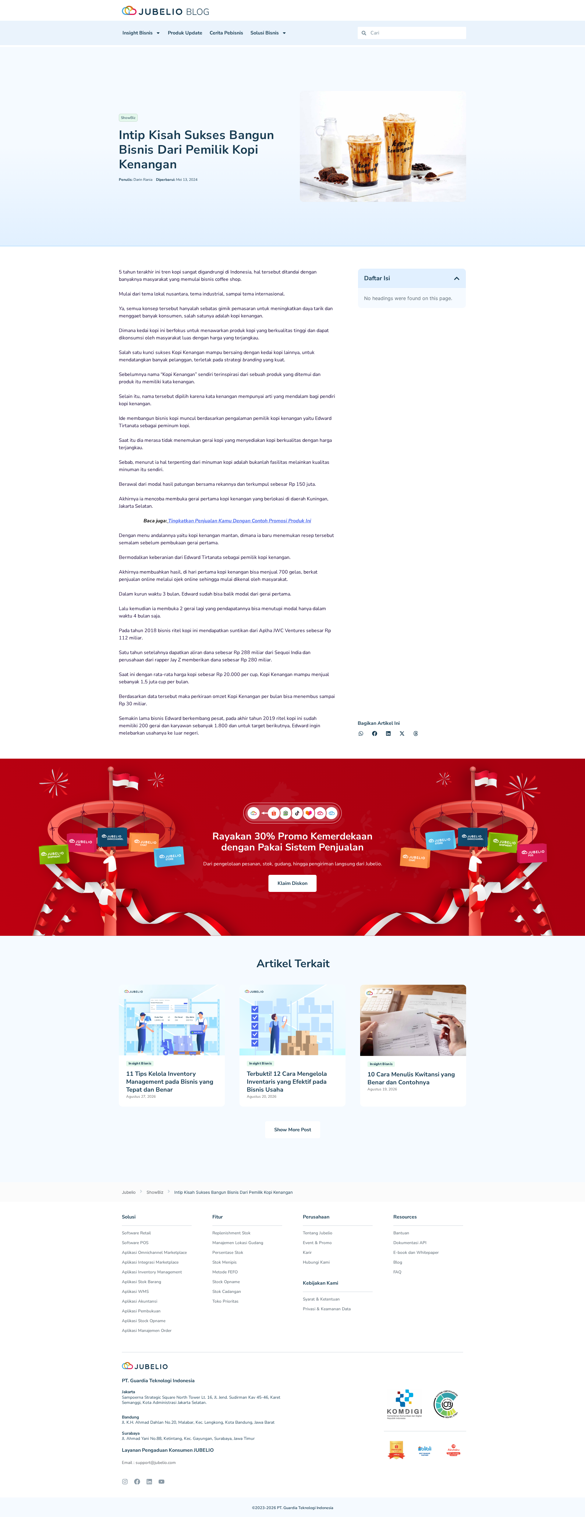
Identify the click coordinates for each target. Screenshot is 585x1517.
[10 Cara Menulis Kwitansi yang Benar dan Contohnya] (413, 1020)
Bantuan (401, 1233)
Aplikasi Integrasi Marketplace (150, 1262)
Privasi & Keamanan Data (327, 1309)
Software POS (135, 1243)
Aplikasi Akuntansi (139, 1301)
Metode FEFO (225, 1272)
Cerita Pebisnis (226, 33)
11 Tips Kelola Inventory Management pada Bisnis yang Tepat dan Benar (169, 1082)
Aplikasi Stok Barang (141, 1282)
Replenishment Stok (231, 1233)
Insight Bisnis (137, 33)
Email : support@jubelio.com (149, 1462)
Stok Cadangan (226, 1291)
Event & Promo (317, 1243)
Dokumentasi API (410, 1243)
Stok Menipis (224, 1262)
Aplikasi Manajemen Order (147, 1330)
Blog (397, 1262)
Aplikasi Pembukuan (141, 1311)
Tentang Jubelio (317, 1233)
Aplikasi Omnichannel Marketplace (154, 1252)
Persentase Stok (227, 1252)
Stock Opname (226, 1282)
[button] (457, 278)
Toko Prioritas (225, 1301)
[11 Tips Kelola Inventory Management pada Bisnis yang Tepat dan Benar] (172, 1019)
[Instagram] (125, 1482)
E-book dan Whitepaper (416, 1252)
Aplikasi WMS (135, 1291)
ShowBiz (128, 117)
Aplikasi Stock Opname (143, 1321)
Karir (307, 1252)
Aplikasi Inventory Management (152, 1272)
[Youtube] (161, 1482)
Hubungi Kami (316, 1262)
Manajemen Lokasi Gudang (237, 1243)
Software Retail (136, 1233)
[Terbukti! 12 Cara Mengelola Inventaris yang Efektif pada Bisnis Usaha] (292, 1019)
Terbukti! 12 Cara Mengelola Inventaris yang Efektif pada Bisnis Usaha (287, 1082)
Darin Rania (135, 179)
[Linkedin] (149, 1482)
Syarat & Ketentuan (321, 1299)
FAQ (397, 1272)
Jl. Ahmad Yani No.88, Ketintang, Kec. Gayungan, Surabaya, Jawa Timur (188, 1438)
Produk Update (185, 33)
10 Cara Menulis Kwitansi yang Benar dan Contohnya (411, 1078)
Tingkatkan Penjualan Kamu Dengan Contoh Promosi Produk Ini (239, 520)
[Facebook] (137, 1482)
